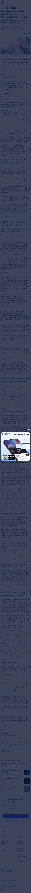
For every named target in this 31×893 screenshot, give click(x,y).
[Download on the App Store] (11, 456)
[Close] (29, 430)
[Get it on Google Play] (11, 459)
